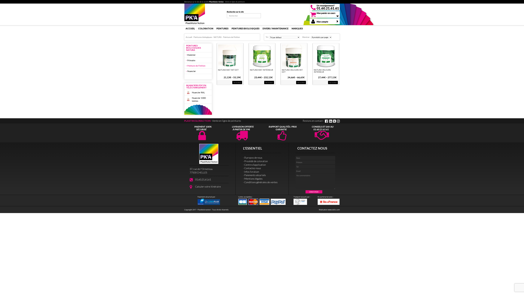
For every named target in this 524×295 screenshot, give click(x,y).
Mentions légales (253, 178)
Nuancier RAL (198, 92)
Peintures (222, 28)
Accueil (190, 28)
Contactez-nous (252, 168)
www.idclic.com (334, 210)
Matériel (191, 55)
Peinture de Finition (196, 65)
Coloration (205, 28)
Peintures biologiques (245, 28)
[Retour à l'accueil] (194, 14)
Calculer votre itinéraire (208, 186)
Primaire (191, 60)
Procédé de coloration (256, 161)
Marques (297, 28)
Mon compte (322, 21)
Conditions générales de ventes (261, 182)
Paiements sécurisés (255, 175)
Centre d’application (255, 164)
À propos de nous (253, 157)
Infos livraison (251, 171)
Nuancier (191, 71)
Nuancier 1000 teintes (199, 99)
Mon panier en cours (326, 13)
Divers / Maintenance (275, 28)
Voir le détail (237, 82)
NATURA (218, 37)
